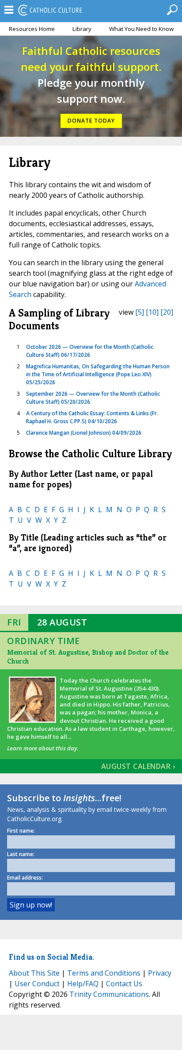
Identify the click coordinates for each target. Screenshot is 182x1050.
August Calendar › (138, 766)
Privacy (159, 973)
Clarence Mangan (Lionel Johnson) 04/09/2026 (83, 432)
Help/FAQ (83, 983)
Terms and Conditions (103, 973)
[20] (166, 312)
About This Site (34, 973)
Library (81, 29)
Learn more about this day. (42, 748)
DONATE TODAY (91, 120)
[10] (152, 312)
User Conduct (37, 983)
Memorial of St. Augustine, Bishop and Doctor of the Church (87, 657)
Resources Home (32, 29)
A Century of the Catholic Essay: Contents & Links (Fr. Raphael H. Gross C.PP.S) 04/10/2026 (92, 417)
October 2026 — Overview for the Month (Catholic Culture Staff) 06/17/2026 (89, 351)
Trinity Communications (109, 994)
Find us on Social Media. (51, 957)
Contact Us (124, 983)
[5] (139, 312)
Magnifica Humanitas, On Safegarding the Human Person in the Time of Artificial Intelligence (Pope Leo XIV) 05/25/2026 (98, 374)
